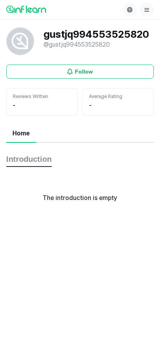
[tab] (21, 134)
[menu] (147, 10)
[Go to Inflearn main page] (26, 9)
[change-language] (130, 10)
